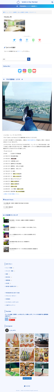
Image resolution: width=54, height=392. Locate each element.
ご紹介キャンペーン (10, 305)
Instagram (24, 73)
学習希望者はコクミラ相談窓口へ (27, 6)
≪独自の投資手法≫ (31, 140)
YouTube (34, 73)
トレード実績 (10, 268)
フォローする (28, 378)
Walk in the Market (29, 2)
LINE (30, 73)
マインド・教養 (10, 271)
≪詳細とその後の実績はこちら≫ (11, 194)
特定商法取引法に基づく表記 (12, 293)
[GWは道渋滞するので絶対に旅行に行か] (12, 355)
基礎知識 (9, 280)
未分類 (8, 283)
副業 (7, 274)
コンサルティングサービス (12, 302)
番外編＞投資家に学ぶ (12, 286)
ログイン (19, 51)
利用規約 (8, 299)
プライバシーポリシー (11, 296)
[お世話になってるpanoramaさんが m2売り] (41, 340)
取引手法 (9, 277)
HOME (28, 386)
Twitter (19, 73)
